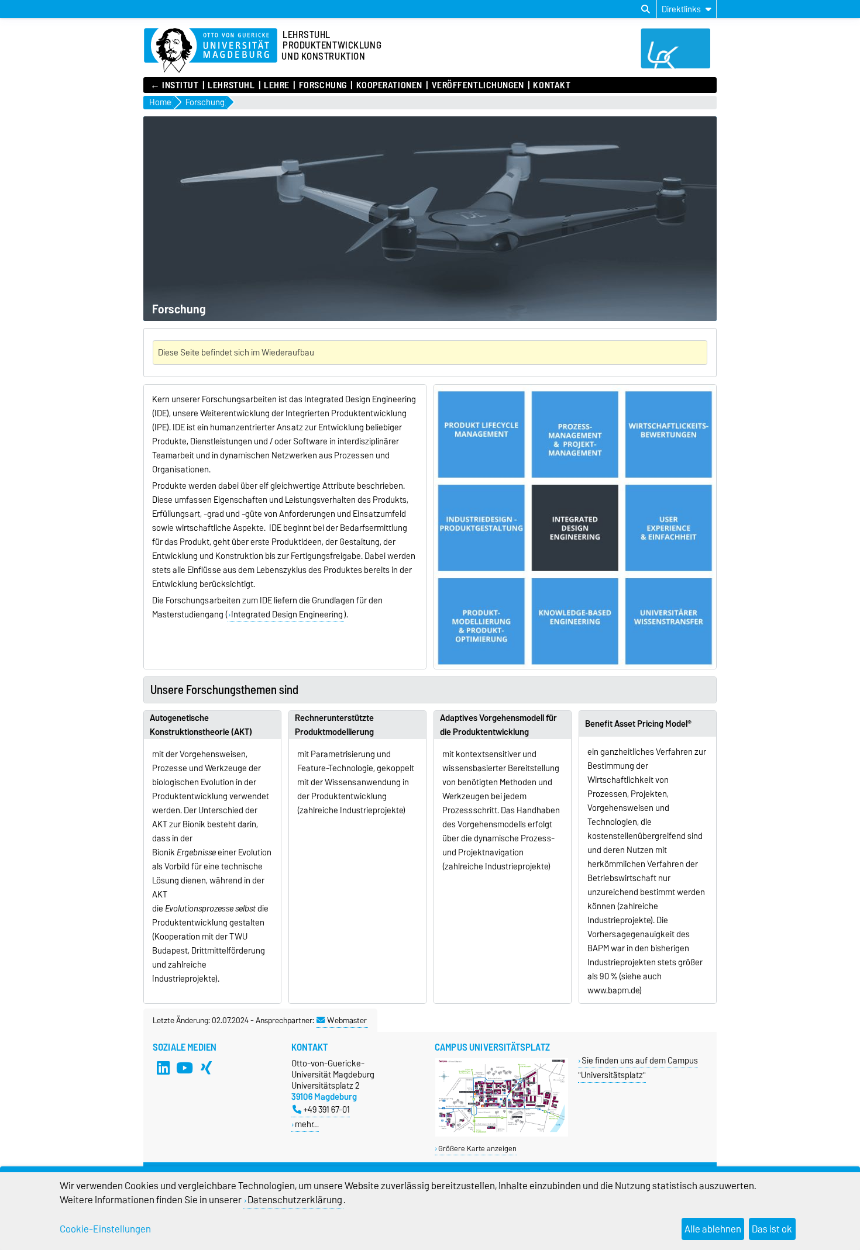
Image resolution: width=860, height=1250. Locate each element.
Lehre (277, 85)
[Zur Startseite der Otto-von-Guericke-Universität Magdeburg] (210, 50)
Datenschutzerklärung (294, 1200)
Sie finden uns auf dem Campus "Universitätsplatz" (638, 1067)
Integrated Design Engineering (287, 614)
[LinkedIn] (163, 1068)
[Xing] (206, 1068)
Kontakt (551, 85)
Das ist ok (772, 1229)
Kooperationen (389, 85)
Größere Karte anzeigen (477, 1148)
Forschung (322, 85)
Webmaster (347, 1020)
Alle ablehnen (712, 1229)
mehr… (307, 1124)
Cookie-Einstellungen (105, 1229)
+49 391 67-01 (327, 1109)
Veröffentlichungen (478, 85)
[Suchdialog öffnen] (646, 9)
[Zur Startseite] (679, 66)
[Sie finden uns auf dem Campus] (502, 1134)
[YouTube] (184, 1068)
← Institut (174, 85)
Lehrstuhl (231, 85)
